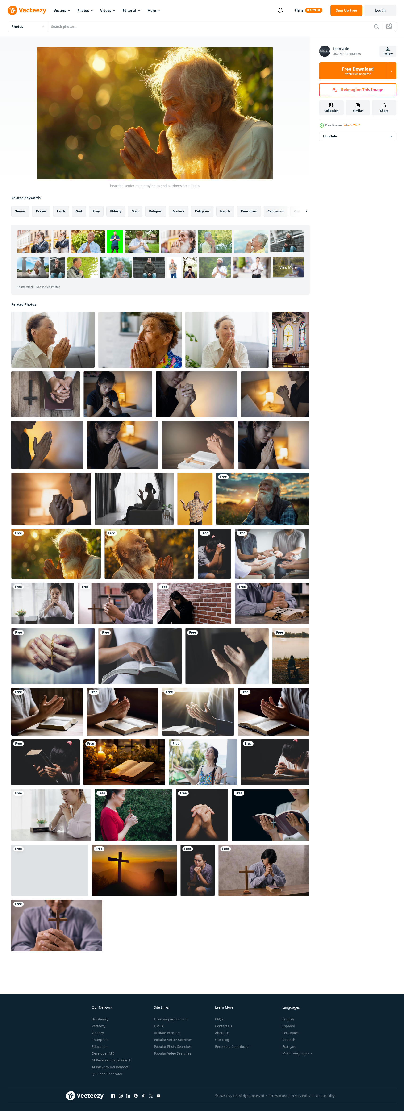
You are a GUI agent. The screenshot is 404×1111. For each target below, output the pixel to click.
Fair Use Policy (324, 1096)
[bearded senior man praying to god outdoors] (262, 499)
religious (202, 211)
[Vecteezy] (27, 10)
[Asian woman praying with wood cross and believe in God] (133, 815)
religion (155, 211)
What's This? (352, 125)
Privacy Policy (300, 1096)
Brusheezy (100, 1019)
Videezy (98, 1033)
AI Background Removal (110, 1067)
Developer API (103, 1053)
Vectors (60, 10)
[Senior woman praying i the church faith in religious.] (290, 340)
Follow (388, 54)
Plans (299, 10)
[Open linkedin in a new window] (128, 1096)
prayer (41, 211)
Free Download (358, 71)
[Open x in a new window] (151, 1096)
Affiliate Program (167, 1033)
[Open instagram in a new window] (121, 1096)
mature (178, 211)
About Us (222, 1033)
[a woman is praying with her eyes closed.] (203, 762)
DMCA (159, 1026)
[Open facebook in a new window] (113, 1096)
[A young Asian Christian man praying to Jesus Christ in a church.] (115, 603)
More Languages (295, 1053)
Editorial (129, 10)
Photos (83, 10)
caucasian (275, 211)
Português (290, 1033)
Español (288, 1026)
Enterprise (100, 1039)
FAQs (219, 1019)
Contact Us (223, 1026)
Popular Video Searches (172, 1053)
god (78, 211)
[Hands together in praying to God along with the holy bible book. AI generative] (47, 712)
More (151, 10)
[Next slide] (302, 211)
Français (289, 1046)
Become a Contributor (232, 1046)
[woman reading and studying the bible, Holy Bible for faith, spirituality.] (270, 815)
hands (225, 211)
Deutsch (288, 1039)
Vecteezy (98, 1026)
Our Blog (222, 1039)
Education (100, 1046)
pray (96, 211)
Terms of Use (278, 1096)
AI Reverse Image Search (111, 1060)
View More (288, 267)
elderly (115, 211)
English (288, 1019)
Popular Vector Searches (173, 1039)
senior (20, 211)
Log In (380, 10)
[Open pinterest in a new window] (136, 1096)
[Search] (376, 26)
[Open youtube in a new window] (158, 1096)
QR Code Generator (107, 1074)
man (135, 211)
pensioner (249, 211)
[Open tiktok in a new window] (143, 1096)
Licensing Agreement (171, 1019)
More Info (330, 136)
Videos (105, 10)
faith (61, 211)
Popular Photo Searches (173, 1046)
